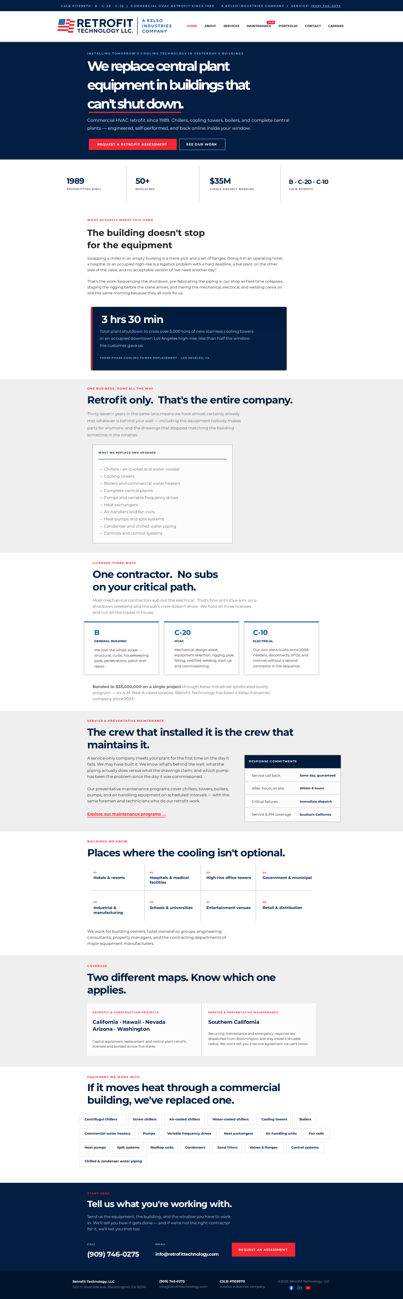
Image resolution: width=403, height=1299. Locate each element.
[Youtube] (308, 1288)
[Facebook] (291, 1288)
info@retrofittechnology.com (187, 1254)
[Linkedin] (299, 1288)
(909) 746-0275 (326, 6)
